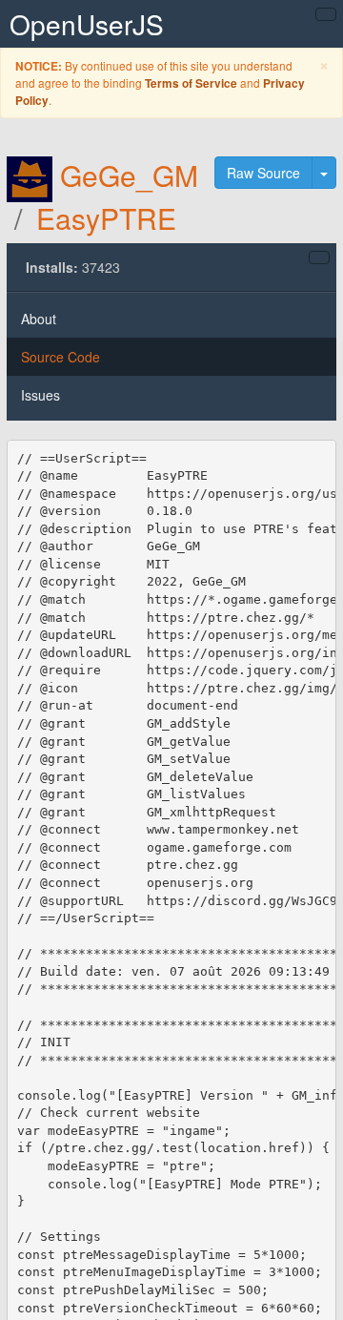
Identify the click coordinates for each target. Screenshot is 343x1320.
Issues (40, 394)
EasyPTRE (106, 217)
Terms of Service (191, 83)
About (38, 318)
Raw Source (263, 172)
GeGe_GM (129, 175)
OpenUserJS (87, 24)
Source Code (60, 356)
